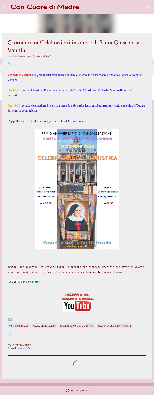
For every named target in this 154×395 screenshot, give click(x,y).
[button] (10, 63)
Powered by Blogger (79, 390)
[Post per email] (10, 321)
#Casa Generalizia (44, 325)
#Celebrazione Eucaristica (77, 325)
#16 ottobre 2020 (18, 325)
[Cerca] (84, 6)
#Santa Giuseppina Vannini (114, 325)
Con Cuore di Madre (45, 6)
